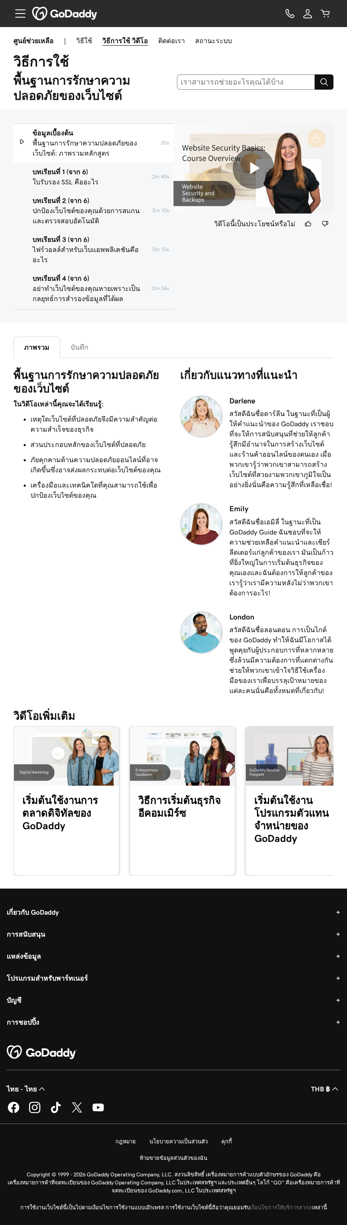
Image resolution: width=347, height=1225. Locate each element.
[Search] (324, 82)
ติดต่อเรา (171, 40)
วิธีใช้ (84, 40)
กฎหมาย (126, 1141)
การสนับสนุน (26, 934)
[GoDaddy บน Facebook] (13, 1111)
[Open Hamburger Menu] (17, 13)
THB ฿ (320, 1088)
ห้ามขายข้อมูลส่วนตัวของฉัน (173, 1158)
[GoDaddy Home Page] (42, 1052)
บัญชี (14, 1000)
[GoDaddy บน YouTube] (98, 1111)
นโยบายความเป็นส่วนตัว (178, 1141)
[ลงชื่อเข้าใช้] (308, 13)
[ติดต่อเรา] (290, 13)
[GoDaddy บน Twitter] (77, 1111)
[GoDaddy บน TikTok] (56, 1111)
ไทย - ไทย (22, 1088)
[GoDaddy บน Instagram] (34, 1111)
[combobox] (246, 82)
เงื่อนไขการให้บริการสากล (281, 1207)
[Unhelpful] (325, 223)
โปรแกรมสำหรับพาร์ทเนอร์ (47, 978)
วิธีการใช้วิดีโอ (125, 40)
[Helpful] (308, 223)
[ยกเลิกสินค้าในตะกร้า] (325, 13)
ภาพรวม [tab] (37, 347)
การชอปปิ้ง (23, 1022)
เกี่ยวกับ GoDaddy (33, 912)
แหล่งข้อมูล (24, 956)
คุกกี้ (226, 1141)
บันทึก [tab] (79, 347)
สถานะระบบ (213, 40)
